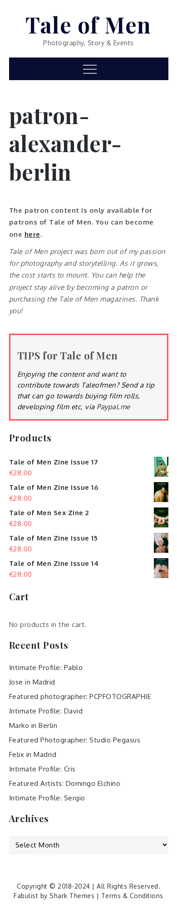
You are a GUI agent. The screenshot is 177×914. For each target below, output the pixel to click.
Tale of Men (88, 24)
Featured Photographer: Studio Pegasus (75, 740)
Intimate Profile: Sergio (47, 798)
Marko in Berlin (33, 725)
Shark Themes (73, 896)
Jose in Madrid (32, 682)
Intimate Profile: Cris (42, 769)
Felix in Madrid (33, 754)
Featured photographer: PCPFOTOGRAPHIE (80, 696)
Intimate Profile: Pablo (46, 667)
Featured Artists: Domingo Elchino (65, 783)
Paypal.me (113, 406)
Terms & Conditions (132, 896)
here (32, 234)
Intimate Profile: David (46, 711)
